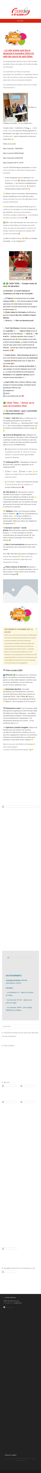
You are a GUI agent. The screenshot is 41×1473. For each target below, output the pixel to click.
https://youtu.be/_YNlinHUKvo (13, 148)
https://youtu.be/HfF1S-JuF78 (13, 163)
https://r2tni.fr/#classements (9, 1036)
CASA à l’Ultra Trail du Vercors (11, 1301)
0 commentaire (17, 1303)
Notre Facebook (9, 1045)
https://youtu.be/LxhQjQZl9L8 (13, 158)
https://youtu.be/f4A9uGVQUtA (13, 153)
